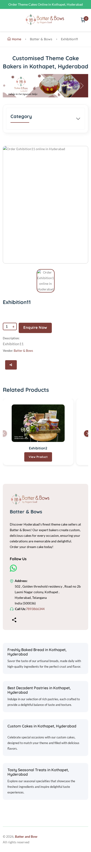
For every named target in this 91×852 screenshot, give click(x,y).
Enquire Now (35, 327)
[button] (9, 85)
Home (16, 39)
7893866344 (35, 609)
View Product (38, 457)
